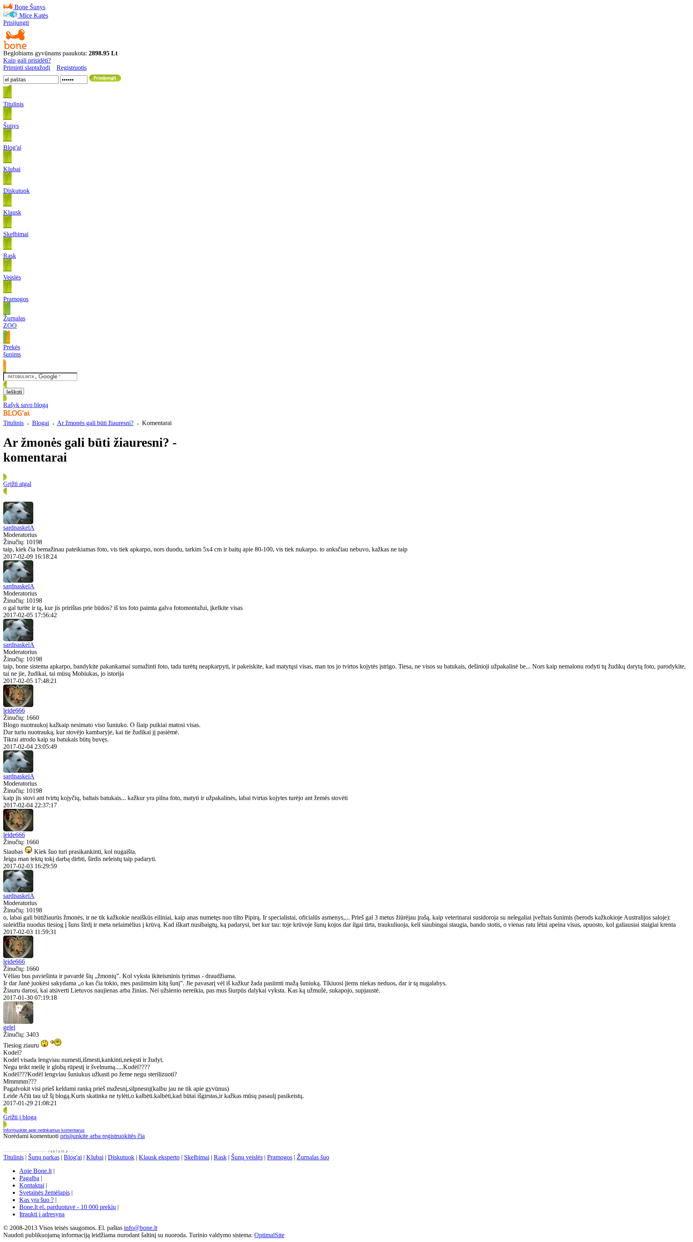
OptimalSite (269, 1235)
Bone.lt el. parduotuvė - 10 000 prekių (67, 1207)
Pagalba (29, 1178)
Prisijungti (16, 22)
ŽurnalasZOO (14, 322)
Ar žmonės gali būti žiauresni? (95, 422)
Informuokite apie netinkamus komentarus (44, 1130)
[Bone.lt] (15, 47)
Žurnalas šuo (313, 1157)
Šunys (37, 7)
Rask (220, 1157)
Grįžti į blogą (19, 1117)
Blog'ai (73, 1157)
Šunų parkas (43, 1157)
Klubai (94, 1157)
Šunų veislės (247, 1157)
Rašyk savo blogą (25, 404)
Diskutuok (121, 1157)
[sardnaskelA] (18, 522)
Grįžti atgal (17, 483)
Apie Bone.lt (35, 1170)
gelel (9, 1027)
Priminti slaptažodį (26, 67)
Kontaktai (31, 1185)
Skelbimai (196, 1157)
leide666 (14, 710)
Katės (41, 15)
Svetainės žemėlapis (44, 1192)
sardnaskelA (18, 527)
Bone (21, 7)
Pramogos (279, 1157)
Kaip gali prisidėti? (27, 60)
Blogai (40, 422)
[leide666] (18, 704)
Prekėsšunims (12, 351)
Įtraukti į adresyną (42, 1214)
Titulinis (13, 422)
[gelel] (18, 1021)
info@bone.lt (140, 1227)
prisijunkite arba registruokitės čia (102, 1136)
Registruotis (72, 67)
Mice (26, 15)
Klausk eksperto (159, 1157)
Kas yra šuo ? (36, 1199)
